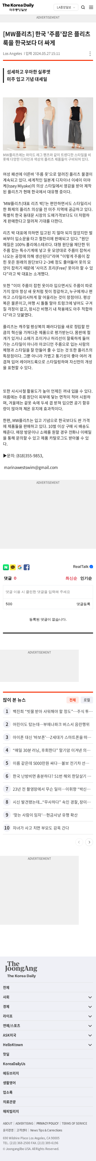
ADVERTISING (24, 1123)
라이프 (8, 1015)
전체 (72, 699)
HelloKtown (13, 1044)
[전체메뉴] (91, 7)
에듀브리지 (11, 1073)
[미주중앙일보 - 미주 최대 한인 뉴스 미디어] (18, 7)
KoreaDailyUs (14, 1063)
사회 (6, 996)
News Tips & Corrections (46, 1130)
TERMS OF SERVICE (74, 1123)
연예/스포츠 (11, 1025)
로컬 (87, 699)
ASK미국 (9, 1034)
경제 (6, 1006)
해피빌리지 (11, 1111)
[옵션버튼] (90, 54)
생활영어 (9, 1082)
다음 (89, 842)
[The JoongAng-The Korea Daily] (21, 969)
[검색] (83, 7)
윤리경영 (8, 1130)
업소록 (8, 1092)
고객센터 (21, 1130)
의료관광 (9, 1101)
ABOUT (7, 1123)
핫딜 (6, 1054)
